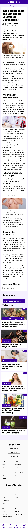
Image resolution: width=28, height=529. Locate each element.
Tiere (3, 497)
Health (4, 489)
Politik (16, 461)
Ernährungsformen (13, 6)
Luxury (17, 492)
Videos (4, 470)
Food (16, 494)
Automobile (5, 500)
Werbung (4, 509)
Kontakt (17, 511)
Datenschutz (5, 514)
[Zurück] (1, 2)
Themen (17, 475)
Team (16, 509)
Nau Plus (17, 470)
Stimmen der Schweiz (20, 472)
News (3, 461)
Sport (3, 464)
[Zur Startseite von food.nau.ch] (14, 2)
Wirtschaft (18, 467)
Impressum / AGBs (20, 514)
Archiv (4, 478)
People (4, 467)
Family (4, 494)
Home (4, 6)
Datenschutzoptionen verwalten (8, 516)
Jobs (3, 511)
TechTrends (18, 500)
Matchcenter (18, 464)
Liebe (3, 492)
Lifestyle (4, 475)
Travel (16, 497)
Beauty (4, 503)
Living (16, 489)
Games (4, 472)
